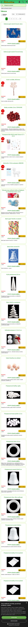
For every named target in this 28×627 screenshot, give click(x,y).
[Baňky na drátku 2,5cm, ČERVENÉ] (13, 121)
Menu (1, 2)
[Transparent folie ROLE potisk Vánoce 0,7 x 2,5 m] (13, 149)
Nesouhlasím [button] (14, 621)
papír (6, 45)
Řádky (4, 15)
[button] (14, 624)
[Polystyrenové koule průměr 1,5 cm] (13, 427)
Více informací (18, 614)
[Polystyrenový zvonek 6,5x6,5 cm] (13, 484)
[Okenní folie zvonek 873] (13, 262)
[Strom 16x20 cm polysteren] (13, 317)
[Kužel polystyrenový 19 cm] (13, 290)
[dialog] (14, 614)
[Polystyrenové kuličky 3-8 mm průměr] (13, 594)
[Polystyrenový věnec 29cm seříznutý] (13, 512)
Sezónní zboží (8, 8)
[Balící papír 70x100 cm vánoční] (13, 234)
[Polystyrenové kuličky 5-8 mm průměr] (13, 566)
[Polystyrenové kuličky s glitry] (13, 398)
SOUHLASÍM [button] (14, 617)
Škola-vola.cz (9, 2)
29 (20, 18)
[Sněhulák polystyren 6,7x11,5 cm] (13, 344)
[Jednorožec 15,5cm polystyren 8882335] (13, 176)
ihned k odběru (16, 43)
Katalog (5, 14)
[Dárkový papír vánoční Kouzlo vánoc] (13, 37)
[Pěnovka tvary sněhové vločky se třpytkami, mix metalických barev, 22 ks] (13, 206)
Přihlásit (19, 2)
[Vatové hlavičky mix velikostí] (13, 370)
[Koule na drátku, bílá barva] (13, 95)
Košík (26, 2)
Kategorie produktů (8, 5)
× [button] (26, 602)
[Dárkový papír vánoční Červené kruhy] (13, 65)
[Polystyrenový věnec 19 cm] (13, 457)
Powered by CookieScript (14, 625)
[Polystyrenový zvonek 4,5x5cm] (13, 540)
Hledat (22, 2)
